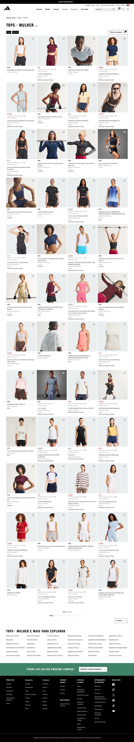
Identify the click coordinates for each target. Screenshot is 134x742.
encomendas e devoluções (108, 5)
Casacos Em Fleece (115, 636)
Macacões (9, 640)
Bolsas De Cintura (12, 644)
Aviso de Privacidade (72, 738)
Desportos (74, 9)
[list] (57, 32)
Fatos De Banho (32, 640)
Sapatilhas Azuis (53, 644)
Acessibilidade (96, 738)
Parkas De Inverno (12, 636)
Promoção (84, 9)
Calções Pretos (114, 651)
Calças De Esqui (73, 648)
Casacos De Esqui (74, 644)
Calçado (65, 9)
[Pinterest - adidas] (120, 700)
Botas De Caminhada (95, 648)
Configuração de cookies (40, 738)
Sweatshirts (31, 648)
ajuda (98, 5)
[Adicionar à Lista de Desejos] (33, 39)
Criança (56, 9)
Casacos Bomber (12, 651)
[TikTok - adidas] (120, 706)
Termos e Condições (85, 738)
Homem (39, 9)
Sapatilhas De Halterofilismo (114, 640)
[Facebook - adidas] (120, 684)
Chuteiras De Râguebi (95, 636)
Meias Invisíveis (52, 651)
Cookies (62, 738)
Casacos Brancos (115, 644)
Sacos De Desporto (33, 636)
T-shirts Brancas (53, 636)
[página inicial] (7, 8)
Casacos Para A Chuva (55, 655)
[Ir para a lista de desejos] (123, 9)
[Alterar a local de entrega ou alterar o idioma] (128, 5)
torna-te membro (120, 5)
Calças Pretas (52, 640)
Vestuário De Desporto (75, 640)
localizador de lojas (90, 5)
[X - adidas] (120, 695)
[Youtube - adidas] (120, 711)
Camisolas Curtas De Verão (15, 648)
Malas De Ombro (73, 655)
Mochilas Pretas (93, 651)
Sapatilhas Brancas (74, 636)
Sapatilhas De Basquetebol (118, 648)
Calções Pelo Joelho (34, 655)
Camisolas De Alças (13, 655)
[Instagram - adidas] (120, 690)
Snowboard (31, 644)
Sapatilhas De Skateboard (97, 640)
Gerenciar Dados (54, 738)
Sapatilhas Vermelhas (75, 651)
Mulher (47, 9)
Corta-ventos (31, 651)
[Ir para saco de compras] (127, 9)
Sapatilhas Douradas (54, 648)
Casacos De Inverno (95, 644)
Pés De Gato (92, 655)
